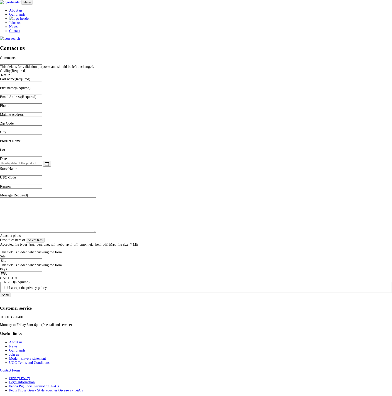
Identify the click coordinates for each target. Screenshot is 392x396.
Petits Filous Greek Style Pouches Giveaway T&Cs (46, 390)
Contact (14, 31)
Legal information (22, 382)
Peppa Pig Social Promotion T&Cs (34, 386)
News (13, 27)
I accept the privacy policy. (28, 288)
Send (5, 295)
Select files (35, 240)
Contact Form (10, 370)
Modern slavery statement (27, 358)
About (15, 10)
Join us (14, 354)
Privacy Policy (19, 378)
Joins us (14, 22)
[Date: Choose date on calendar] (47, 164)
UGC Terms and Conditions (29, 362)
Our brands (17, 14)
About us (15, 342)
